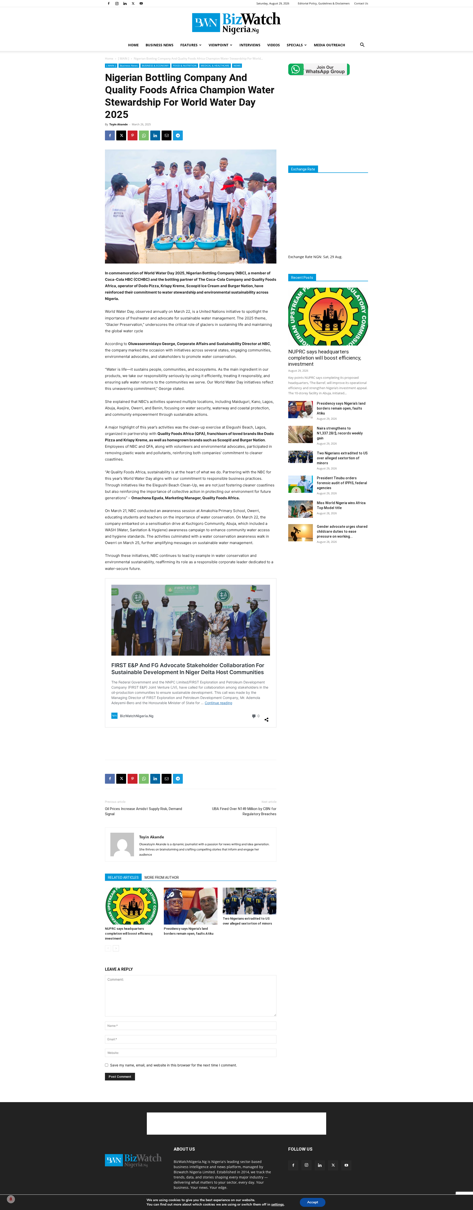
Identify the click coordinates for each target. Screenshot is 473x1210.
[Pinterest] (132, 135)
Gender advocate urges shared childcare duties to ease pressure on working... (342, 531)
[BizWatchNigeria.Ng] (236, 23)
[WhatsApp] (144, 135)
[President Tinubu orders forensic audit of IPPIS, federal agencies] (300, 484)
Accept (312, 1202)
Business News (129, 65)
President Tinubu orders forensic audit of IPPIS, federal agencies (342, 483)
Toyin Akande (118, 124)
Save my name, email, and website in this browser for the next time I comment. (173, 1065)
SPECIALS (295, 45)
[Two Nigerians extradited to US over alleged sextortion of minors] (249, 901)
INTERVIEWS (249, 45)
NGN (317, 256)
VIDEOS (273, 45)
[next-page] (116, 948)
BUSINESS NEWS (159, 45)
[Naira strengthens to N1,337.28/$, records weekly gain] (300, 434)
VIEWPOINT (218, 45)
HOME (133, 45)
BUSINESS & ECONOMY (155, 65)
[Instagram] (116, 3)
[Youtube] (141, 3)
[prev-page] (108, 948)
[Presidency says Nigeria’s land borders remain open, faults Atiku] (191, 906)
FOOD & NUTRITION (185, 65)
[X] (133, 3)
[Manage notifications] (11, 1199)
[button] (362, 45)
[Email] (166, 135)
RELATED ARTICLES (123, 877)
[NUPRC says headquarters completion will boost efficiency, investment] (132, 906)
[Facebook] (108, 3)
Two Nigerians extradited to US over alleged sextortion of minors (342, 458)
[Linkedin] (125, 3)
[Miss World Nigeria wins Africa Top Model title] (300, 509)
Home (109, 58)
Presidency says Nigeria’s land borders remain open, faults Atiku (341, 408)
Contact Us (361, 3)
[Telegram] (178, 135)
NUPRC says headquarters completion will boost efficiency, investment (129, 933)
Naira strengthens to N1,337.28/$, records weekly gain (340, 433)
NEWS (237, 65)
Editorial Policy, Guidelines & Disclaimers (324, 3)
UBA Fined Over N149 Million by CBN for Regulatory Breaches (244, 811)
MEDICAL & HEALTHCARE (215, 65)
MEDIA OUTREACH (329, 45)
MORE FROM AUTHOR (162, 877)
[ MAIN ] (123, 58)
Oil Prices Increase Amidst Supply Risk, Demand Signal (143, 811)
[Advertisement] (190, 743)
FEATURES (189, 45)
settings (277, 1204)
